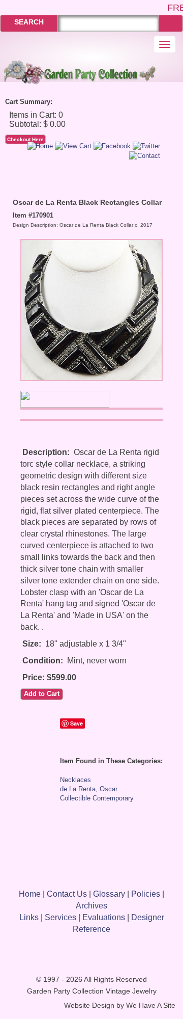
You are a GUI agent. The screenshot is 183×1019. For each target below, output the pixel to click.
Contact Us (67, 894)
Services (60, 917)
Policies (145, 894)
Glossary (109, 894)
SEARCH (29, 21)
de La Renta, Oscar (88, 789)
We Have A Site (150, 1005)
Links (29, 917)
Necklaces (75, 780)
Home (30, 894)
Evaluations (103, 917)
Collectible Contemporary (97, 798)
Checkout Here (25, 139)
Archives (91, 905)
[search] (170, 23)
